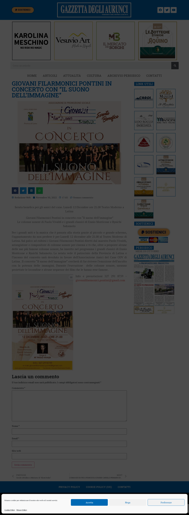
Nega (127, 502)
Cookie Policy (9, 510)
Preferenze (166, 502)
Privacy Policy (22, 510)
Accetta (89, 502)
